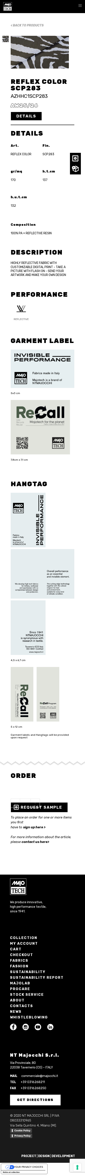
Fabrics (19, 960)
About (17, 1000)
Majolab (20, 983)
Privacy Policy (22, 1135)
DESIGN (44, 1156)
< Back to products (27, 25)
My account (24, 943)
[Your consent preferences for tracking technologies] (77, 1167)
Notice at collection (11, 1172)
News (16, 1012)
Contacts (21, 1006)
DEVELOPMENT (63, 1156)
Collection (23, 938)
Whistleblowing (29, 1017)
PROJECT (28, 1156)
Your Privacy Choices (28, 1167)
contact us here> (35, 842)
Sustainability (28, 972)
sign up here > (34, 827)
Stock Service (27, 994)
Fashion (19, 966)
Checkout (21, 955)
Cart (16, 949)
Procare (20, 989)
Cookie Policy (22, 1130)
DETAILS (26, 116)
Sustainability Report (37, 977)
